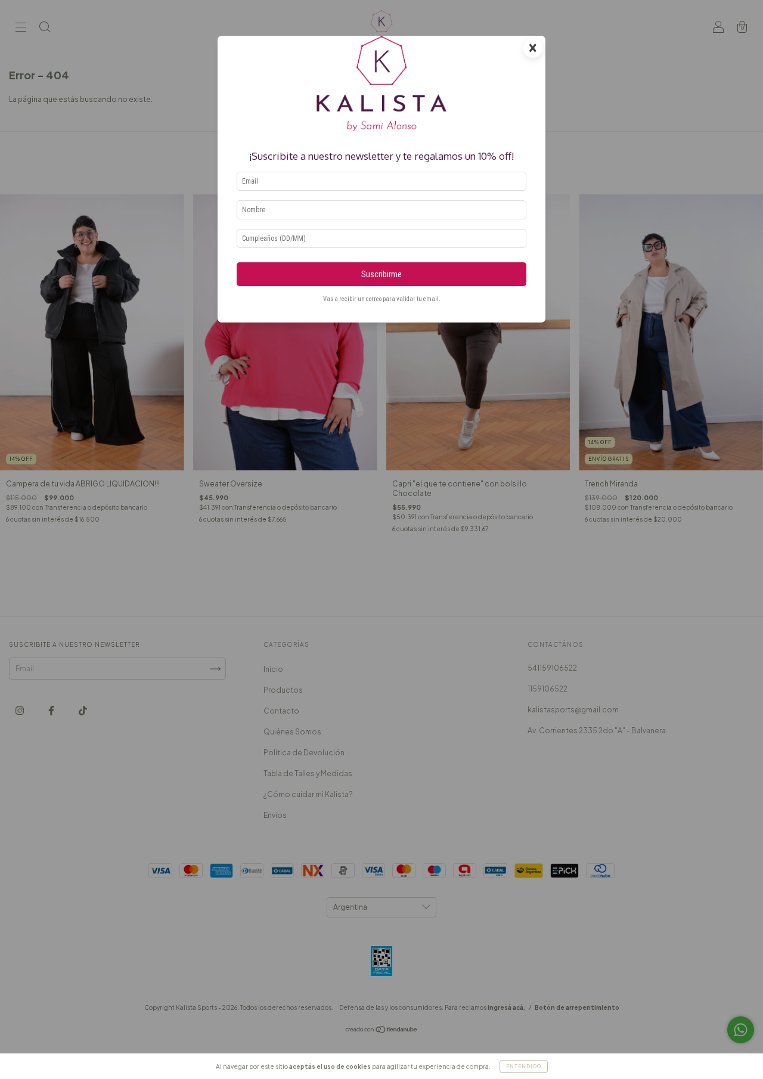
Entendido (523, 1066)
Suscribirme (381, 274)
